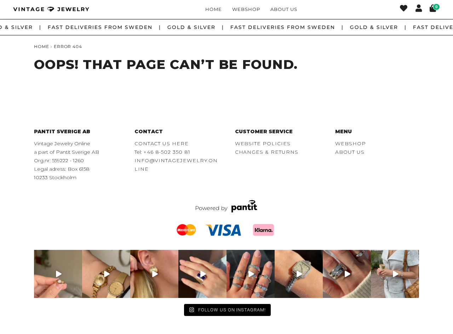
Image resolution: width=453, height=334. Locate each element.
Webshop (246, 9)
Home (213, 9)
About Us (283, 9)
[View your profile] (418, 9)
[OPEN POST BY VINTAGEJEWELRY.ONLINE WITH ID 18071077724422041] (347, 274)
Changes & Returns (266, 152)
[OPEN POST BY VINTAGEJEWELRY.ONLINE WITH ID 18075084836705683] (395, 274)
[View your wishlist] (403, 9)
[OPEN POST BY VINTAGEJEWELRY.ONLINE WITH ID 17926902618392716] (202, 274)
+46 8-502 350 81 (166, 152)
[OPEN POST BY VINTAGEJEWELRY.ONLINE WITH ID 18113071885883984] (299, 274)
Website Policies (263, 143)
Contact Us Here (161, 143)
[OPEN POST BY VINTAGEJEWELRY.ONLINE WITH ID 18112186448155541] (154, 274)
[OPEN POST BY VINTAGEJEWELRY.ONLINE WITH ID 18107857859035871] (58, 274)
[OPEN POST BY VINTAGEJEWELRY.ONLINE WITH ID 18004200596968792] (250, 274)
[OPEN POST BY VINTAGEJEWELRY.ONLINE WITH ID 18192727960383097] (106, 274)
